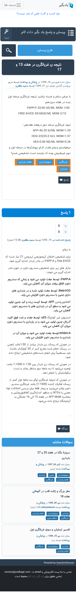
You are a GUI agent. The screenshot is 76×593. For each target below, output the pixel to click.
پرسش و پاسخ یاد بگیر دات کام (43, 32)
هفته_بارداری (25, 162)
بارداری (64, 169)
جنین (51, 475)
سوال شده (65, 82)
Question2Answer (65, 563)
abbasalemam (48, 507)
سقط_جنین (52, 518)
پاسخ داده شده (63, 240)
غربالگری (63, 162)
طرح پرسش (45, 50)
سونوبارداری (45, 162)
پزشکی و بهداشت (28, 82)
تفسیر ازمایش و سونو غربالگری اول (50, 530)
